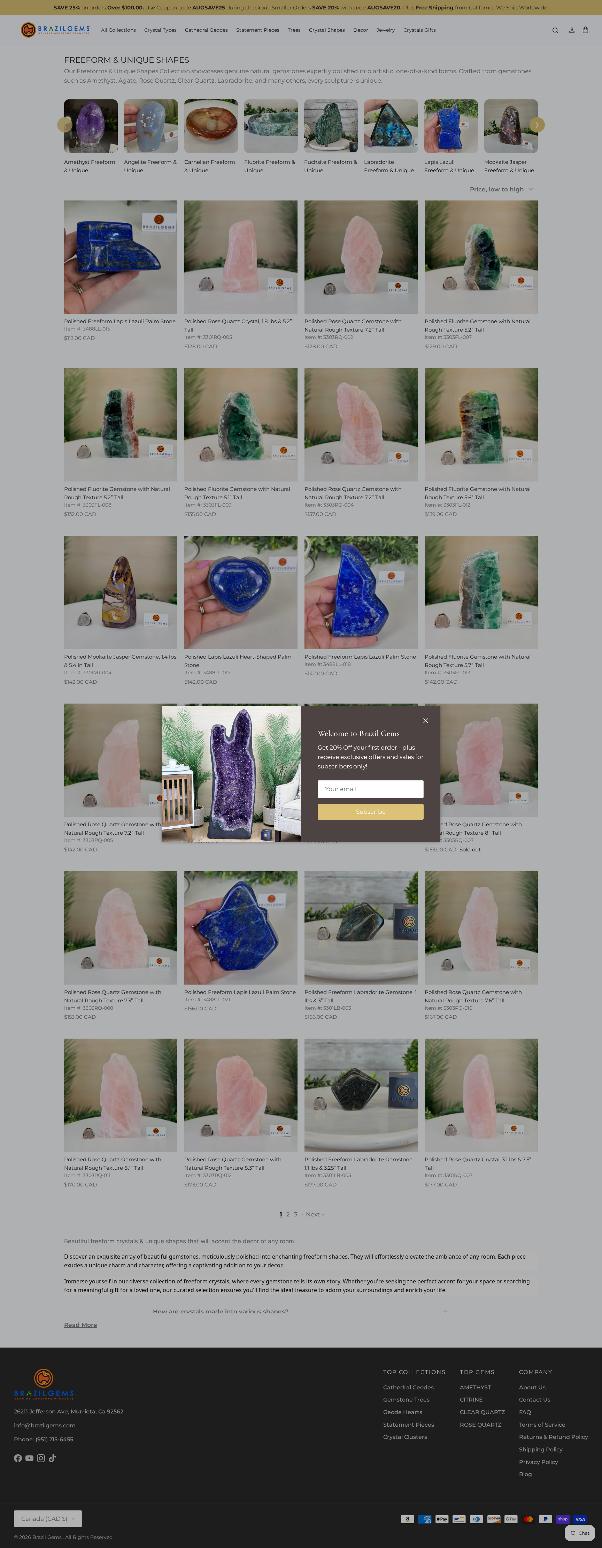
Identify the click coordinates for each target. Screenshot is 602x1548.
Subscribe (371, 811)
